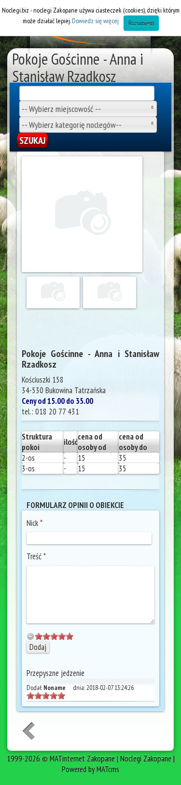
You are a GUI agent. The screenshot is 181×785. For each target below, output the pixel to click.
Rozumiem (141, 23)
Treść (36, 556)
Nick (34, 523)
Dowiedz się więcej (95, 20)
